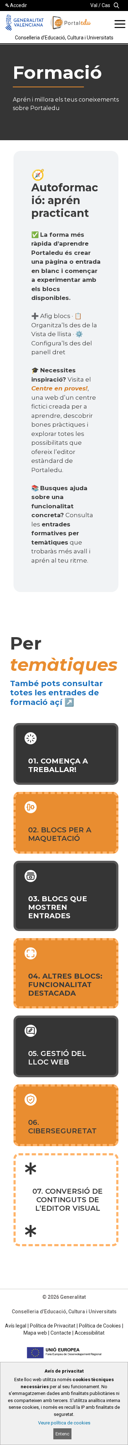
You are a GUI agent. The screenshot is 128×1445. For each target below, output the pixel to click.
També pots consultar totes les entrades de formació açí (56, 693)
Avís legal (15, 1326)
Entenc (62, 1433)
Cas (106, 5)
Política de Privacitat (52, 1326)
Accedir (18, 5)
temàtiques (64, 664)
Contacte (60, 1333)
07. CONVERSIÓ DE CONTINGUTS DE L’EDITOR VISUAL (67, 1200)
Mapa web (35, 1333)
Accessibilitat (90, 1333)
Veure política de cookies (64, 1422)
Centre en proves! (59, 388)
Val (93, 5)
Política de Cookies (100, 1326)
